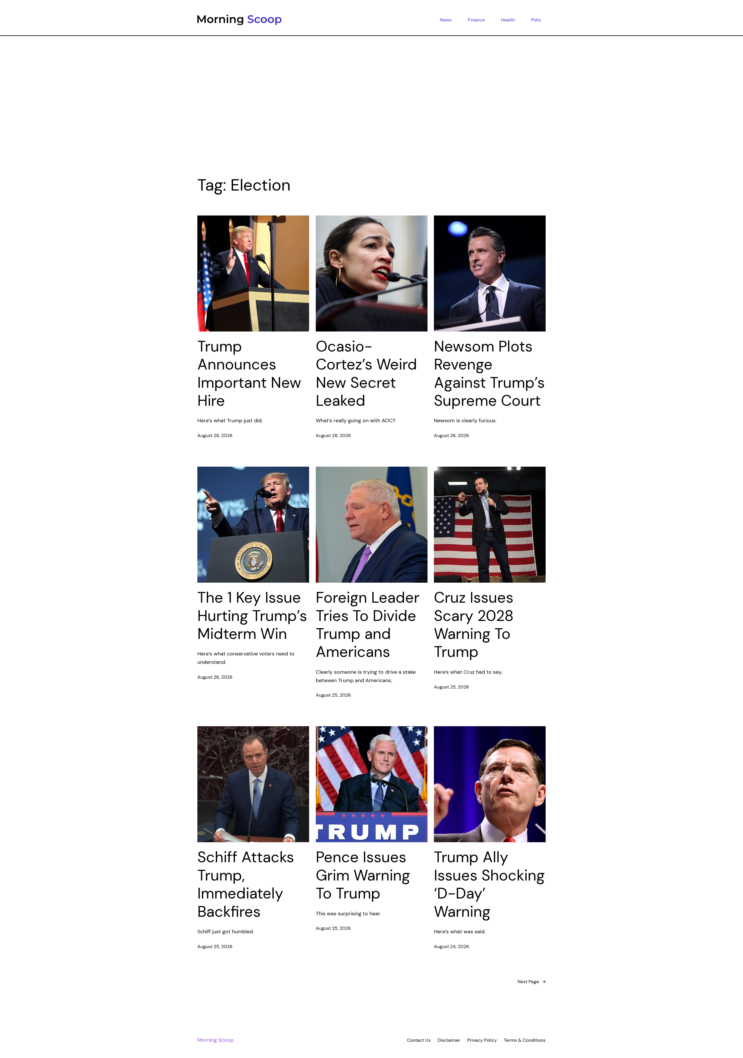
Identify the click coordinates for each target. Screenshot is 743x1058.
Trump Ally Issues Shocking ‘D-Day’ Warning (489, 884)
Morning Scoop (215, 1040)
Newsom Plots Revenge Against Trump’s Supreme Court (489, 373)
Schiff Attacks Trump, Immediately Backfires (245, 884)
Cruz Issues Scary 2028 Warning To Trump (474, 624)
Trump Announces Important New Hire (249, 373)
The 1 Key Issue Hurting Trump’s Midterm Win (252, 615)
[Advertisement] (371, 97)
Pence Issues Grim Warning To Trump (363, 875)
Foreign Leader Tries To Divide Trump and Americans (367, 624)
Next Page (531, 982)
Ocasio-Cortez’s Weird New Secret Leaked (366, 373)
